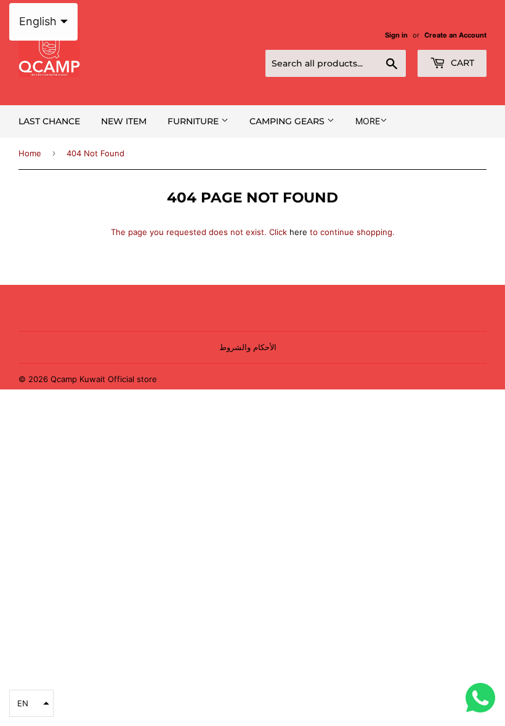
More (367, 121)
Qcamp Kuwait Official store (103, 379)
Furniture (194, 121)
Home (29, 153)
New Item (124, 121)
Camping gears (288, 121)
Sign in (396, 35)
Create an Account (455, 35)
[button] (31, 703)
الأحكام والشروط (248, 347)
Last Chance (49, 121)
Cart (461, 62)
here (298, 232)
